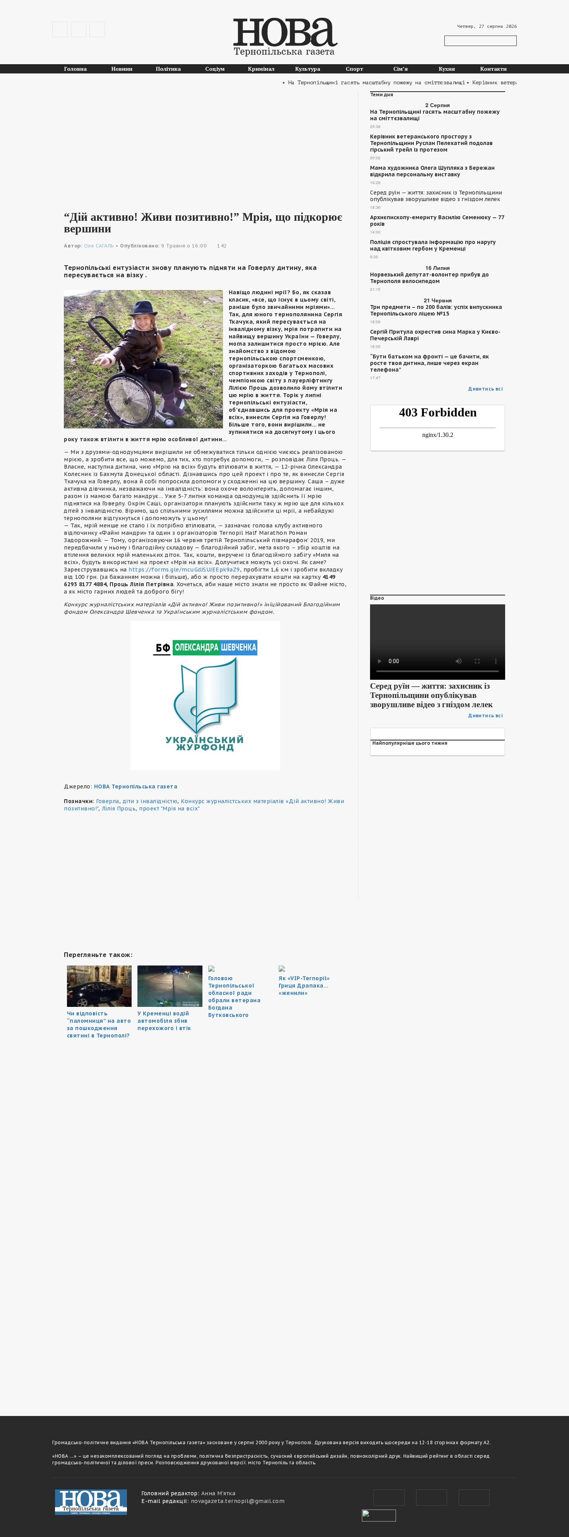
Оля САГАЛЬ (99, 245)
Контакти (493, 68)
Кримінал (261, 68)
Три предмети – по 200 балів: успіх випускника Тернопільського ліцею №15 (436, 310)
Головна (75, 68)
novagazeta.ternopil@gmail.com (238, 1501)
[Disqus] (205, 1294)
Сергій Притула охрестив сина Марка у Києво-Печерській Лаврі (435, 335)
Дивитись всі (485, 389)
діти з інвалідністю (150, 801)
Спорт (354, 68)
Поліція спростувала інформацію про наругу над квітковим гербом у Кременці (433, 245)
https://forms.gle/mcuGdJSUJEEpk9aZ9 (183, 569)
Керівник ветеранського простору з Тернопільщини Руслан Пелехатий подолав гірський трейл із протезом (431, 143)
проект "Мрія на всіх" (169, 808)
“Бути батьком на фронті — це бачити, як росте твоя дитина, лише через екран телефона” (429, 363)
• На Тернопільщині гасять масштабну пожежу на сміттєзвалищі (356, 82)
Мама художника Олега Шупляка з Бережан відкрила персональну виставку (432, 171)
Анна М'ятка (218, 1493)
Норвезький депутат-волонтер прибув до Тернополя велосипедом (429, 278)
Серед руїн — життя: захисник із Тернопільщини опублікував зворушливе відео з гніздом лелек (436, 196)
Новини (121, 68)
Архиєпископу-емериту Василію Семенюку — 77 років (437, 220)
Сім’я (400, 68)
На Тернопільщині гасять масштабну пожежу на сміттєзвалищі (435, 115)
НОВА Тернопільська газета (136, 786)
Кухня (447, 68)
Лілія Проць (119, 808)
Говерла (107, 801)
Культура (307, 68)
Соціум (215, 68)
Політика (168, 68)
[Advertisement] (205, 145)
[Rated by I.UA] (379, 1514)
